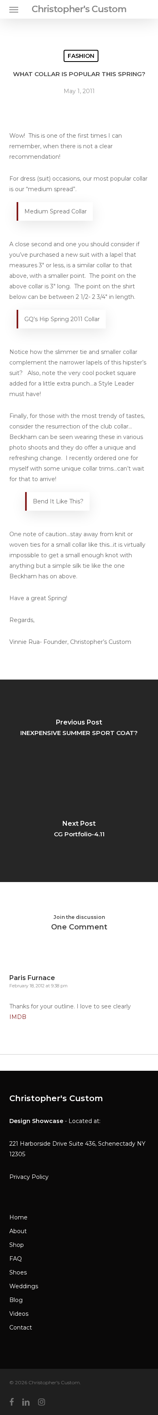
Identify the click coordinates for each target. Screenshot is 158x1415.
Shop (16, 1245)
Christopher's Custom (79, 9)
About (18, 1231)
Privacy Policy (29, 1177)
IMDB (17, 1017)
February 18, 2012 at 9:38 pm (38, 986)
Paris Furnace (32, 978)
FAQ (15, 1258)
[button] (13, 9)
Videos (18, 1313)
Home (18, 1217)
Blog (16, 1300)
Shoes (18, 1272)
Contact (20, 1327)
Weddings (23, 1286)
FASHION (81, 56)
